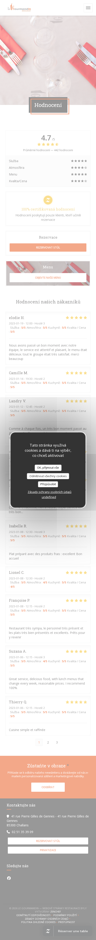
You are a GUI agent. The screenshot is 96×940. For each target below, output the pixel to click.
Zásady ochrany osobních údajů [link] (49, 492)
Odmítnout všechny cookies (48, 476)
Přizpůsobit (48, 484)
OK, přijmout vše (48, 468)
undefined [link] (49, 497)
